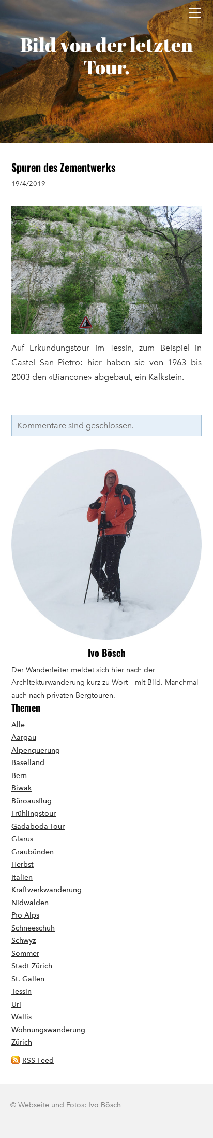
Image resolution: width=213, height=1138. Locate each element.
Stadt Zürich (31, 966)
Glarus (22, 839)
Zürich (21, 1042)
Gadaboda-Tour (38, 826)
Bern (19, 775)
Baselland (27, 762)
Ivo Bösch (106, 652)
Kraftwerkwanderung (46, 889)
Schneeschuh (33, 928)
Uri (16, 1004)
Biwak (21, 788)
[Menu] (195, 13)
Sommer (25, 953)
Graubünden (32, 852)
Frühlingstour (33, 813)
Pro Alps (25, 915)
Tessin (21, 991)
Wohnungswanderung (48, 1029)
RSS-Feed (38, 1060)
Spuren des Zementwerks (63, 167)
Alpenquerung (35, 750)
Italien (22, 877)
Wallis (21, 1016)
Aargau (23, 737)
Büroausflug (31, 801)
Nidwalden (30, 902)
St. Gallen (27, 979)
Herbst (22, 864)
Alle (18, 724)
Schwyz (23, 940)
